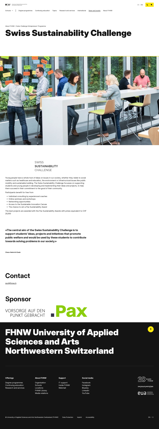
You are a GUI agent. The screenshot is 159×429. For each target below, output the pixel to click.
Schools (8, 10)
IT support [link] (63, 383)
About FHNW (107, 10)
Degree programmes (25, 10)
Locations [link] (39, 388)
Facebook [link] (86, 383)
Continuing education (42, 10)
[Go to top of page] (151, 329)
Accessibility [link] (90, 417)
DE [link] (138, 5)
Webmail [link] (62, 388)
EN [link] (142, 5)
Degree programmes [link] (14, 383)
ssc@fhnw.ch (10, 283)
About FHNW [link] (10, 26)
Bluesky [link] (85, 388)
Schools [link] (38, 385)
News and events (94, 10)
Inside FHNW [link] (64, 385)
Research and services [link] (14, 388)
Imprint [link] (79, 417)
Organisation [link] (40, 383)
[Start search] (152, 5)
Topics (54, 10)
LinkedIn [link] (85, 390)
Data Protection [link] (67, 417)
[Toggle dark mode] (147, 5)
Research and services (67, 10)
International (82, 10)
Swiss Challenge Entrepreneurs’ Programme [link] (31, 26)
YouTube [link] (85, 393)
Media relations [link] (41, 393)
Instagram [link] (86, 385)
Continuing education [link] (14, 385)
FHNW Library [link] (41, 390)
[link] (16, 4)
